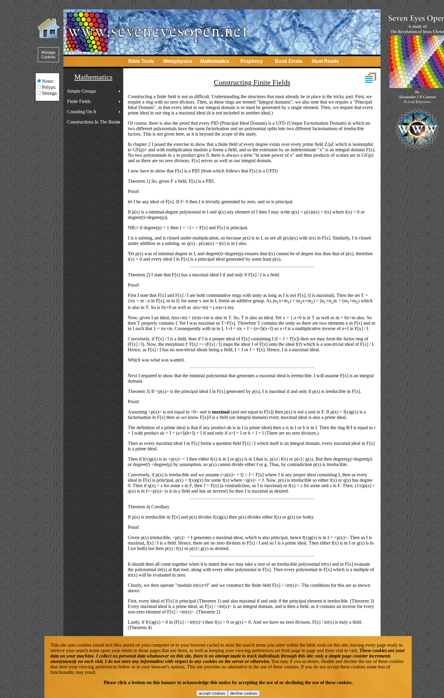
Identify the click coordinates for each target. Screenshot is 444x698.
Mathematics (214, 61)
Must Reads (325, 61)
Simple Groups (81, 91)
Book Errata (288, 61)
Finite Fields (79, 101)
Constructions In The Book (93, 121)
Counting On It (81, 111)
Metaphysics (177, 61)
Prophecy (251, 61)
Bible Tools (141, 61)
